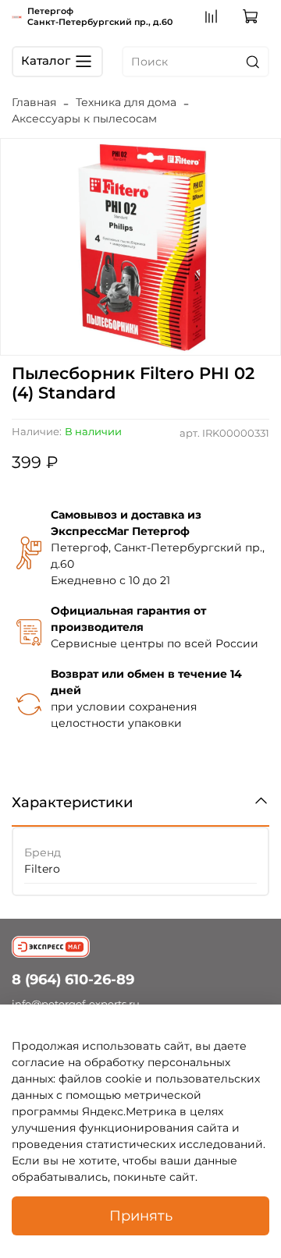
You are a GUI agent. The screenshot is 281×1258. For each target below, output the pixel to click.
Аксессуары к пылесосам (84, 119)
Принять (141, 1215)
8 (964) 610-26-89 (73, 979)
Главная (34, 102)
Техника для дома (126, 102)
